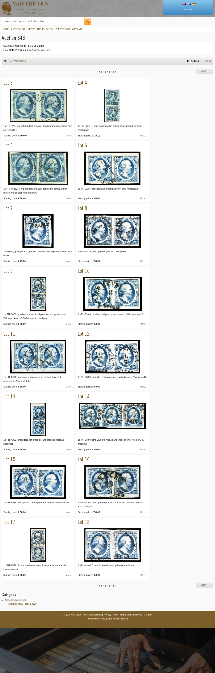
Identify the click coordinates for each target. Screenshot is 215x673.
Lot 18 (84, 522)
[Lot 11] (38, 356)
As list (208, 61)
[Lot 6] (112, 168)
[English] (189, 4)
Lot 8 (82, 208)
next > (204, 71)
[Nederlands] (184, 4)
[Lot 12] (112, 356)
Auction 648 (17, 29)
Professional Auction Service (114, 618)
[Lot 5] (38, 168)
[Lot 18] (112, 544)
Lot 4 (82, 82)
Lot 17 (9, 522)
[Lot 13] (38, 419)
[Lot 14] (112, 419)
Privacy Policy (111, 614)
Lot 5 (8, 145)
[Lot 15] (38, 482)
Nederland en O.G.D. (40, 29)
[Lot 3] (38, 105)
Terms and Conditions (131, 614)
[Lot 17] (38, 544)
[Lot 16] (112, 482)
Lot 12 (84, 333)
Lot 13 (9, 396)
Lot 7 (8, 208)
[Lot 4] (112, 105)
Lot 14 (84, 396)
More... (49, 50)
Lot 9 (8, 271)
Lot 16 (84, 459)
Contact (148, 614)
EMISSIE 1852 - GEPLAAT (69, 29)
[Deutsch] (194, 4)
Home (5, 29)
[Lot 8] (112, 231)
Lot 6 (82, 145)
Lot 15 (9, 459)
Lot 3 (8, 82)
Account (188, 9)
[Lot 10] (112, 293)
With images (19, 61)
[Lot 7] (38, 231)
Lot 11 (9, 333)
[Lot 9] (38, 293)
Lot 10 (84, 271)
